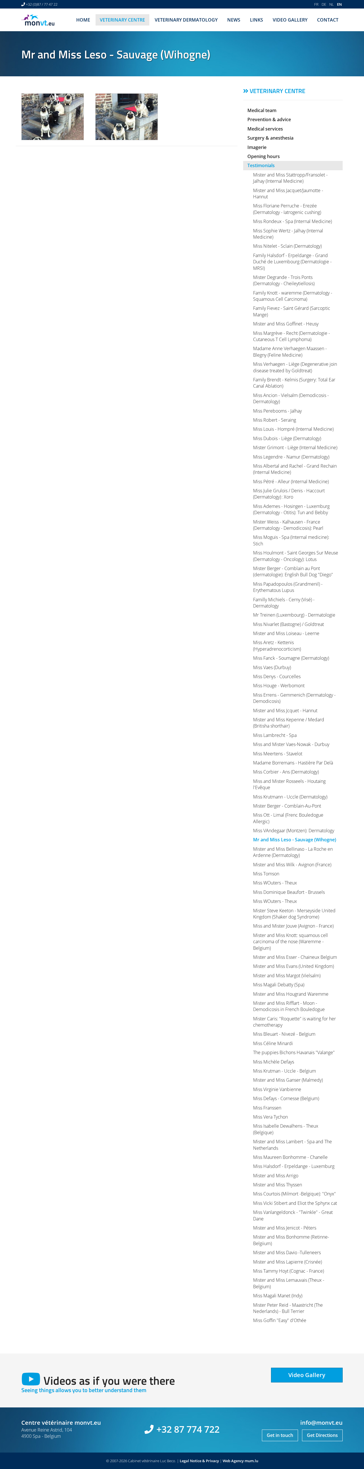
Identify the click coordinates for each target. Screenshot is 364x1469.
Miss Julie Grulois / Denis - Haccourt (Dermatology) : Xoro (289, 493)
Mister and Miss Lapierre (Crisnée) (287, 1262)
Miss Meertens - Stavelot (277, 754)
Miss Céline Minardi (273, 1043)
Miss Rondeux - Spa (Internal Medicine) (292, 221)
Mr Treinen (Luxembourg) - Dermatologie (294, 615)
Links (256, 20)
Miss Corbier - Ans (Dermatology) (286, 772)
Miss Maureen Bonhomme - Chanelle (290, 1157)
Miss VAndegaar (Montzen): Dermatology (293, 830)
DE (324, 4)
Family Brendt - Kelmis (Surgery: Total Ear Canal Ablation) (294, 383)
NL (331, 4)
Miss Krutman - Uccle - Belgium (284, 1071)
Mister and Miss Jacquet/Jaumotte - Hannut (288, 193)
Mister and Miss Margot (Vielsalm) (286, 975)
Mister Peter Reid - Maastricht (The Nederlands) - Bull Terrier (288, 1308)
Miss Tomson (266, 874)
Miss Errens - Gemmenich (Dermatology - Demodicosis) (294, 698)
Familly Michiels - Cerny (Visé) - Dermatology (284, 602)
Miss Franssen (267, 1108)
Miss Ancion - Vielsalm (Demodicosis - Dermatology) (291, 398)
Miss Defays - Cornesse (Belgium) (286, 1098)
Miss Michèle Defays (273, 1062)
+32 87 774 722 (188, 1429)
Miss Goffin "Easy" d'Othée (279, 1320)
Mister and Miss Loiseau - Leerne (286, 633)
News (233, 20)
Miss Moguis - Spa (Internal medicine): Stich (291, 540)
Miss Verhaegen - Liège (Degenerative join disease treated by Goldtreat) (295, 367)
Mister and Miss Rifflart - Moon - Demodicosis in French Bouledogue (289, 1006)
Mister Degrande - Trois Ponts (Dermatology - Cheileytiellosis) (284, 280)
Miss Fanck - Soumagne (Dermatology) (291, 658)
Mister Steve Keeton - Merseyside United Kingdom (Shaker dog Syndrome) (294, 913)
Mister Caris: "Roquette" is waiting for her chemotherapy (294, 1022)
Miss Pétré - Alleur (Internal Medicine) (291, 481)
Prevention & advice (269, 119)
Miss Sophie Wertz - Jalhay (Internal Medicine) (288, 234)
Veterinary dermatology (186, 20)
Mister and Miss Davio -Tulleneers (287, 1252)
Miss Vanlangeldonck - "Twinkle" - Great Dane (293, 1215)
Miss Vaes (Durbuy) (272, 667)
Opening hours (263, 156)
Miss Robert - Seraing (274, 420)
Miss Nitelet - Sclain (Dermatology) (287, 246)
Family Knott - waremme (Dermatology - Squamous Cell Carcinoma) (292, 296)
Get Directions (322, 1435)
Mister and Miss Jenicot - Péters (284, 1228)
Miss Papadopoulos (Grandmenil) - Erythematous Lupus (287, 587)
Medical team (261, 110)
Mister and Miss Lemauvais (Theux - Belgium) (288, 1283)
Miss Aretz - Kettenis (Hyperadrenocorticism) (277, 645)
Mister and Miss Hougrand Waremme (290, 994)
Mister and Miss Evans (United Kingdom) (293, 966)
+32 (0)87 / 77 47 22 (41, 4)
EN (339, 4)
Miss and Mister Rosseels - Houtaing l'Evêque (289, 784)
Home (83, 20)
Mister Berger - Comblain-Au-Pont (287, 806)
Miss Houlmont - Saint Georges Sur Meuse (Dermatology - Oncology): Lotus (295, 556)
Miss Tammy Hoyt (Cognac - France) (288, 1271)
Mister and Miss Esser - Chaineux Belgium (295, 957)
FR (316, 4)
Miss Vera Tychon (270, 1117)
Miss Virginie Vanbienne (277, 1089)
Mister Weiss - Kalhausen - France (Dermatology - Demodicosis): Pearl (288, 525)
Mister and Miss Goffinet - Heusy (285, 324)
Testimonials (261, 165)
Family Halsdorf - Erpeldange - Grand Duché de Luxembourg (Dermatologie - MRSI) (292, 261)
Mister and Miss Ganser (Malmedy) (288, 1080)
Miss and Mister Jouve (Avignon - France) (293, 926)
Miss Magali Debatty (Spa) (278, 985)
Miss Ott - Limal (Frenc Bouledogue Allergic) (288, 818)
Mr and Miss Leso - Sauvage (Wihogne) (294, 840)
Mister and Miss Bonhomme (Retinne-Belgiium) (291, 1240)
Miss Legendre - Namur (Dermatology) (291, 457)
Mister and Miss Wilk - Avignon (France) (292, 864)
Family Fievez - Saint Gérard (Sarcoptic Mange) (291, 311)
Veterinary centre (122, 20)
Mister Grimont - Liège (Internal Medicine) (295, 447)
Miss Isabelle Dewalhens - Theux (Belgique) (285, 1129)
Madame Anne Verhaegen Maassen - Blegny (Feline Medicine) (290, 351)
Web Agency (233, 1460)
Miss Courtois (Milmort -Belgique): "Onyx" (294, 1194)
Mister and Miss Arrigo (275, 1175)
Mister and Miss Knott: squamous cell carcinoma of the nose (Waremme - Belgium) (290, 941)
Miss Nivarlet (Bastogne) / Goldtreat (288, 624)
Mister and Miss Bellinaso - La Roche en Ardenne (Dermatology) (293, 852)
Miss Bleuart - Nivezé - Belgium (284, 1034)
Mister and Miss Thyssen (277, 1185)
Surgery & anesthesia (270, 138)
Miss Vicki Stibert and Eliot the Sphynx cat (295, 1203)
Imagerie (256, 147)
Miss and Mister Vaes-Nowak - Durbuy (291, 744)
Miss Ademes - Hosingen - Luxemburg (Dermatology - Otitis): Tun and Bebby (291, 509)
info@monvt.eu (321, 1422)
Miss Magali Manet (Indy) (277, 1296)
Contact (327, 20)
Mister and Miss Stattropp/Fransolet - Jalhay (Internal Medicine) (290, 178)
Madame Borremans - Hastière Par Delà (293, 763)
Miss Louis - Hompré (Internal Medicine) (293, 429)
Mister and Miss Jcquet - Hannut (285, 710)
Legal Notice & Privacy (199, 1460)
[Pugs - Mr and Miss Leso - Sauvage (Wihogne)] (126, 116)
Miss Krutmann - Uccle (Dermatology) (290, 797)
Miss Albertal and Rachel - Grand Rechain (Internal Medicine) (295, 469)
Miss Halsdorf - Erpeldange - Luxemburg (293, 1166)
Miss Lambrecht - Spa (275, 735)
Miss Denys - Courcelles (277, 676)
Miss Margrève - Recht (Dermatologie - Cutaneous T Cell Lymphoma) (291, 336)
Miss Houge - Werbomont (279, 685)
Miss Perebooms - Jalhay (277, 411)
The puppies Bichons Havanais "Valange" (294, 1052)
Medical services (265, 129)
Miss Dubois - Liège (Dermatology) (287, 438)
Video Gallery (290, 20)
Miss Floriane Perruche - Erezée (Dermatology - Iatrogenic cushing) (287, 209)
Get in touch (280, 1435)
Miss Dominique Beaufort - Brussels (289, 892)
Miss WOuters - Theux (275, 883)
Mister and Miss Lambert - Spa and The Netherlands (292, 1144)
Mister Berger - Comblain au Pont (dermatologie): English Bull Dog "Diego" (293, 571)
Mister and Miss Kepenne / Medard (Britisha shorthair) (288, 722)
